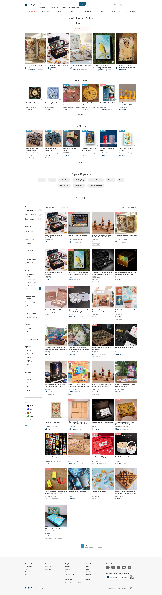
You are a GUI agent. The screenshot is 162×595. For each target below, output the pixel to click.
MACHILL (118, 352)
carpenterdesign (73, 461)
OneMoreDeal (123, 107)
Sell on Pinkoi (113, 5)
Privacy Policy (69, 577)
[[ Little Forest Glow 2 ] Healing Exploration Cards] (126, 372)
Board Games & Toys (81, 29)
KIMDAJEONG (79, 185)
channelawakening (50, 496)
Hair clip (58, 7)
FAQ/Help (67, 566)
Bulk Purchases (69, 569)
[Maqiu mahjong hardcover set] (126, 335)
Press (87, 569)
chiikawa (64, 7)
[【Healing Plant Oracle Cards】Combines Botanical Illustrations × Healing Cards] (79, 335)
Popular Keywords (81, 174)
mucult (42, 180)
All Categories (28, 566)
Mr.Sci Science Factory (75, 239)
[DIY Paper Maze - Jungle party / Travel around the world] (56, 516)
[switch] (33, 210)
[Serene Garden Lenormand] (81, 48)
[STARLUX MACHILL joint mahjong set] (103, 410)
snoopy (52, 180)
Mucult (70, 277)
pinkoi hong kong (79, 180)
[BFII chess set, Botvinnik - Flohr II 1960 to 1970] (127, 93)
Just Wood (71, 426)
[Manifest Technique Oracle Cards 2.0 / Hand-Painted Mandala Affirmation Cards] (126, 260)
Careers (88, 577)
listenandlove (96, 496)
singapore (78, 7)
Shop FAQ (48, 569)
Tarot (120, 180)
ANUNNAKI (95, 461)
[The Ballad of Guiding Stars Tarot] (35, 48)
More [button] (26, 394)
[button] (40, 288)
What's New (81, 80)
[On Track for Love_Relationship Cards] (126, 297)
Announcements (69, 571)
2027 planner (71, 7)
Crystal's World (119, 389)
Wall (26, 574)
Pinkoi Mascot (89, 574)
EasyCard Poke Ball (96, 180)
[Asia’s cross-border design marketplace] (30, 5)
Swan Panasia (104, 107)
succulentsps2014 (73, 352)
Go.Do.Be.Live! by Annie (75, 389)
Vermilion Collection (32, 107)
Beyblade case (64, 185)
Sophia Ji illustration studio (53, 461)
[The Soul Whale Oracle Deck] (79, 479)
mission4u (48, 389)
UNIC (116, 277)
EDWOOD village (68, 153)
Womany (47, 314)
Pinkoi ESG (89, 571)
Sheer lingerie (42, 7)
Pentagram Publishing (32, 153)
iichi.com (88, 579)
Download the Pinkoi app (118, 577)
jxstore (94, 426)
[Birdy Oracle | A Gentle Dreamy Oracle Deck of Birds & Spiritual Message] (103, 48)
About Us (88, 566)
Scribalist (118, 461)
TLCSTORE (71, 314)
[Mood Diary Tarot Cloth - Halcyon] (34, 93)
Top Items (81, 23)
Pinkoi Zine (28, 569)
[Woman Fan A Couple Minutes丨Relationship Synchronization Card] (56, 297)
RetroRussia (119, 496)
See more (81, 114)
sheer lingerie (51, 7)
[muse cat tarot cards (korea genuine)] (58, 48)
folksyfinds (95, 352)
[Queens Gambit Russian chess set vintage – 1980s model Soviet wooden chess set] (126, 479)
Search (82, 4)
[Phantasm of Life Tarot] (56, 410)
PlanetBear (95, 314)
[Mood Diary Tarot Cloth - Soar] (53, 93)
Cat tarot (110, 180)
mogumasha (95, 239)
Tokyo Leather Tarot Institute (71, 107)
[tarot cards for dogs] (56, 444)
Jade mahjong (64, 180)
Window (27, 577)
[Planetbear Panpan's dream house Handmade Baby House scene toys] (103, 297)
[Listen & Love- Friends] (103, 479)
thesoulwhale (72, 496)
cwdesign (48, 352)
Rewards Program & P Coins (73, 582)
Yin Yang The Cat (105, 153)
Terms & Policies (70, 574)
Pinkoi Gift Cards (29, 571)
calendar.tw (118, 314)
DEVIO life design (97, 277)
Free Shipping (81, 126)
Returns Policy (69, 579)
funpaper (47, 533)
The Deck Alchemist (121, 239)
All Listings (81, 197)
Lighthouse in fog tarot (96, 185)
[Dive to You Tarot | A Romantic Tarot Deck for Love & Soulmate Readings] (126, 48)
